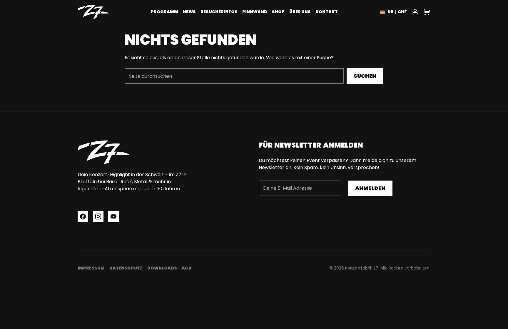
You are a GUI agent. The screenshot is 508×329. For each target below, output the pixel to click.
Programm (164, 12)
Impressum (91, 268)
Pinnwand (254, 12)
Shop (278, 12)
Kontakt (326, 12)
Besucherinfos (219, 12)
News (189, 12)
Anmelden (370, 188)
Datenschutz (126, 268)
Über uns (300, 12)
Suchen (365, 76)
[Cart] (426, 11)
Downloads (162, 268)
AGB (186, 268)
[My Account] (415, 11)
